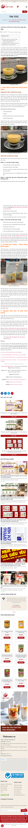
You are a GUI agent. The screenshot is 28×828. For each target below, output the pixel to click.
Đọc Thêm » (3, 481)
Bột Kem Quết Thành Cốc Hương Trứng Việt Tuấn (16, 328)
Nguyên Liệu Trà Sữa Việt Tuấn (6, 784)
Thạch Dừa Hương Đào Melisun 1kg (21, 632)
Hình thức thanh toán (17, 793)
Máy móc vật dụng (4, 790)
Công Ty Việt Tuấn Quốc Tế (7, 366)
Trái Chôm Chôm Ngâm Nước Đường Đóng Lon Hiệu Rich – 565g (21, 656)
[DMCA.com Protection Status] (5, 795)
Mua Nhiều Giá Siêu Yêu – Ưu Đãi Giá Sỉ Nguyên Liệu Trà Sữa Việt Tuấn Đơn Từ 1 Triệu (13, 564)
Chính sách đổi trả (17, 791)
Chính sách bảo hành (18, 789)
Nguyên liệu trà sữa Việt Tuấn (16, 381)
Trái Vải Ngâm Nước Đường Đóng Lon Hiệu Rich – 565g (7, 680)
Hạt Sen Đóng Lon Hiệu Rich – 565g (21, 680)
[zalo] (25, 813)
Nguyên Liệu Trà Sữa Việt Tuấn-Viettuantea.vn (16, 379)
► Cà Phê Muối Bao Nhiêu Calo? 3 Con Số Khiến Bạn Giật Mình (14, 357)
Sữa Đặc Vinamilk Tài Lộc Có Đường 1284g (7, 656)
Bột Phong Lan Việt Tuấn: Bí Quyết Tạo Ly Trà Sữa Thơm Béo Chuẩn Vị (14, 413)
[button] (26, 7)
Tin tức (9, 19)
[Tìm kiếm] (24, 12)
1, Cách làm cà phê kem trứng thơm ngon (9, 39)
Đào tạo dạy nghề (4, 788)
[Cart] (17, 6)
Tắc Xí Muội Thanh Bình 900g (7, 632)
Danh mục (4, 781)
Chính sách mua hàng (18, 785)
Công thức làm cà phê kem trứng (9, 40)
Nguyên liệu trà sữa (4, 786)
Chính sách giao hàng (18, 787)
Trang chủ (4, 19)
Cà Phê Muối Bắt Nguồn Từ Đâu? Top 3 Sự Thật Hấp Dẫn (14, 354)
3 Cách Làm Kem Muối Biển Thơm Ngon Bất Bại (12, 352)
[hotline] (2, 826)
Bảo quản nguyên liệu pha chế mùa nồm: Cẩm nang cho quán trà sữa (14, 432)
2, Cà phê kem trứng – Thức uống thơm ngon (10, 43)
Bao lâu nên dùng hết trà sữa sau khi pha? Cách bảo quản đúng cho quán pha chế (14, 451)
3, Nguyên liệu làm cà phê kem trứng (8, 44)
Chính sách (17, 782)
